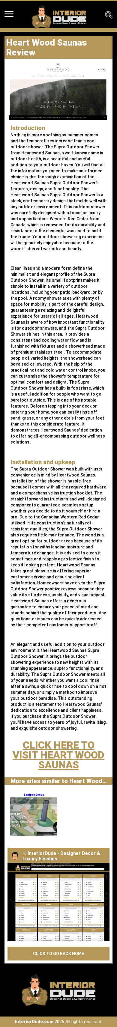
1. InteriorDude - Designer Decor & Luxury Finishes (61, 856)
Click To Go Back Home (58, 953)
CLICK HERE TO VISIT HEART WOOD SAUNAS (58, 755)
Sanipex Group (33, 794)
